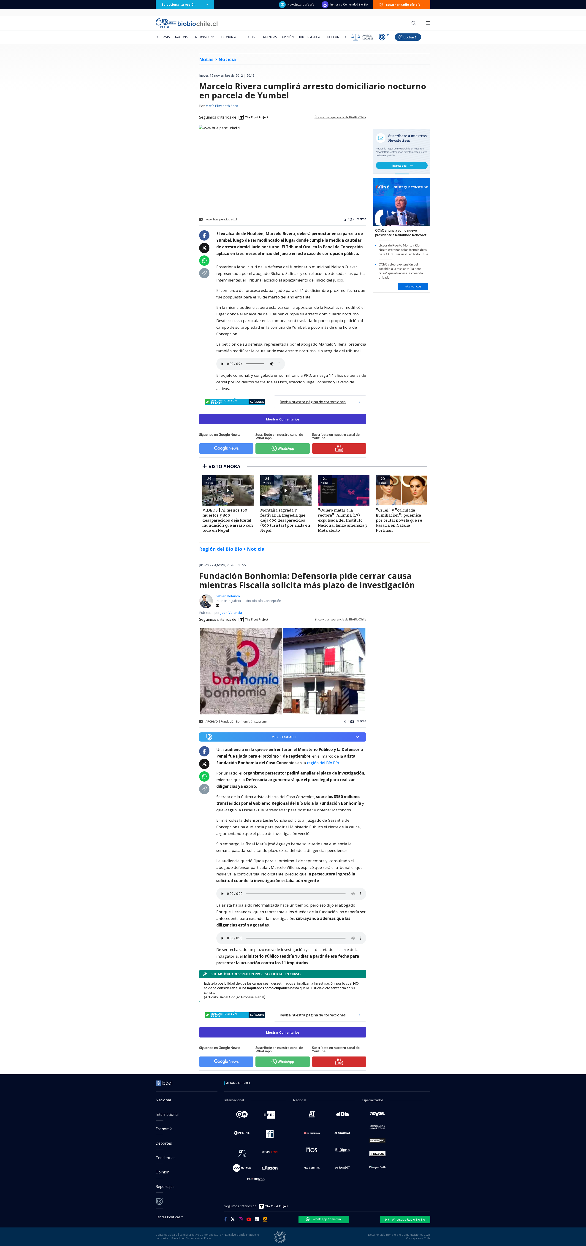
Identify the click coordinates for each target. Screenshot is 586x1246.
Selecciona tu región (178, 4)
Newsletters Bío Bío (301, 5)
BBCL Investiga (309, 37)
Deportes (248, 37)
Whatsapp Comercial (327, 1219)
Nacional (182, 37)
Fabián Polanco (228, 596)
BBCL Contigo (336, 37)
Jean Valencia (231, 612)
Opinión (288, 37)
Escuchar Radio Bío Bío (403, 5)
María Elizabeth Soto (221, 106)
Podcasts (163, 37)
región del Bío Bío (323, 762)
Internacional (205, 37)
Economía (228, 37)
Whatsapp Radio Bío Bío (408, 1219)
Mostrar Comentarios (283, 419)
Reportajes (165, 1186)
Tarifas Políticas (168, 1217)
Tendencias (268, 37)
